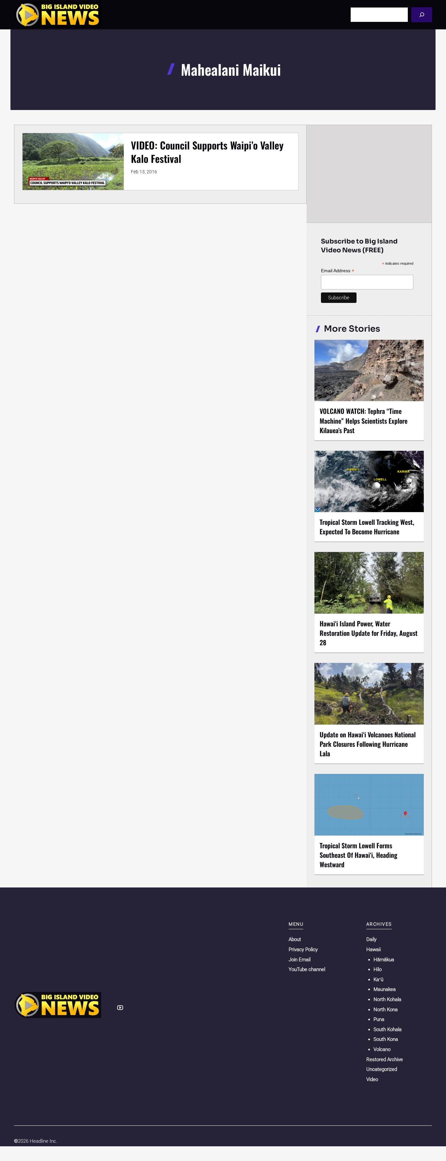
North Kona (386, 1009)
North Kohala (387, 999)
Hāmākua (384, 960)
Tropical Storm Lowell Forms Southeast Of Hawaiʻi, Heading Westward (358, 854)
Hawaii (373, 949)
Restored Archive (384, 1059)
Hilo (378, 969)
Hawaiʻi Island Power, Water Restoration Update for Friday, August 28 (369, 633)
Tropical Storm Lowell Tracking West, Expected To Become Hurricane (367, 526)
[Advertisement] (369, 173)
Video (372, 1079)
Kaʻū (378, 979)
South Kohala (388, 1029)
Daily (371, 939)
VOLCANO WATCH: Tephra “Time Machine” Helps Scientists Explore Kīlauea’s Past (363, 420)
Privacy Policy (303, 949)
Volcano (382, 1049)
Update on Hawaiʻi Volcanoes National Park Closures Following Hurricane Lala (368, 744)
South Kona (386, 1039)
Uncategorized (381, 1069)
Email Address (337, 271)
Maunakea (385, 989)
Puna (379, 1019)
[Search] (421, 14)
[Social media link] (120, 1007)
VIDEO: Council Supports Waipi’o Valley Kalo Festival (207, 152)
